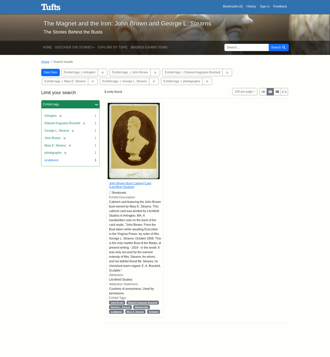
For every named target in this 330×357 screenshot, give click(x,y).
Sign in (264, 6)
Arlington (154, 312)
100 (244, 91)
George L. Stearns (120, 307)
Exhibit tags (51, 104)
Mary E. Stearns (135, 312)
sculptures (51, 160)
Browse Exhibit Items (149, 47)
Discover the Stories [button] (74, 47)
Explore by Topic (113, 47)
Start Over (50, 72)
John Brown (117, 302)
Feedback (280, 6)
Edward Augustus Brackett (142, 302)
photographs (141, 307)
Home (47, 47)
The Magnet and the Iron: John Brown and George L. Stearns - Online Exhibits (51, 7)
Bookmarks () (233, 6)
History (251, 6)
